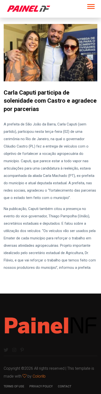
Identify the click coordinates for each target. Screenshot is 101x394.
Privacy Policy (41, 386)
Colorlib (39, 376)
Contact (64, 386)
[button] (91, 5)
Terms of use (14, 386)
